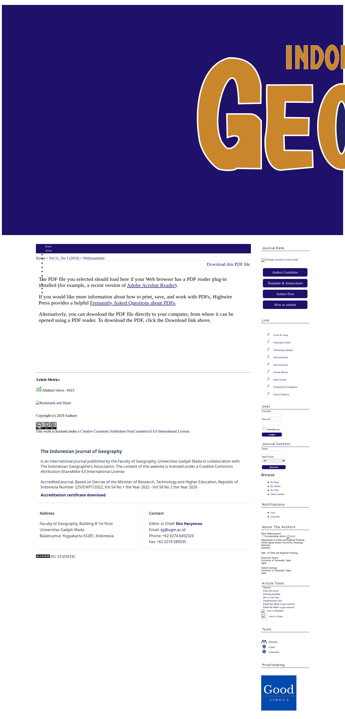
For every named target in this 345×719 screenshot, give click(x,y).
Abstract (267, 587)
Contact (49, 293)
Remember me (273, 429)
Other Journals (277, 494)
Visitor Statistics (281, 394)
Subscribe (275, 516)
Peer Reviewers (280, 365)
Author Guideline (285, 272)
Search (48, 263)
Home (48, 246)
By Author (275, 486)
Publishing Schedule (283, 350)
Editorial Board (280, 357)
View (273, 512)
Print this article (270, 591)
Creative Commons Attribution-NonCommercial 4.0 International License (134, 431)
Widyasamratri (93, 258)
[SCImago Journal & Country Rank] (279, 259)
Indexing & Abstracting (57, 288)
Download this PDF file (228, 264)
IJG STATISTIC (63, 557)
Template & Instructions (285, 283)
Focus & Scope (280, 335)
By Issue (275, 482)
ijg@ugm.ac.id (173, 529)
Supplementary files (272, 600)
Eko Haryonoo (189, 523)
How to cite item (271, 597)
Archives (49, 271)
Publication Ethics (282, 342)
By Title (275, 490)
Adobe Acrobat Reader (151, 285)
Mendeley (273, 642)
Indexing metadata (271, 594)
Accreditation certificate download (73, 495)
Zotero (272, 647)
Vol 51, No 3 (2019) (64, 258)
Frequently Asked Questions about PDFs (132, 303)
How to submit (285, 305)
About (48, 250)
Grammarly (274, 652)
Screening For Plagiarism (285, 387)
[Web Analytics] (43, 557)
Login (48, 255)
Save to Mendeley (275, 611)
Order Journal (279, 379)
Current (49, 267)
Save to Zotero (275, 616)
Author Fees (285, 294)
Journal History (280, 372)
